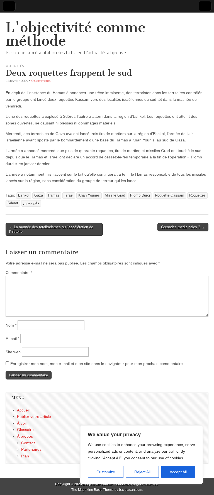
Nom (11, 325)
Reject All (142, 472)
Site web (13, 352)
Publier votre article (34, 416)
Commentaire (19, 272)
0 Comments (40, 81)
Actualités (15, 66)
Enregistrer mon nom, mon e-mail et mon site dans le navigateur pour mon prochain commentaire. (97, 363)
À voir (22, 423)
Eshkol (23, 195)
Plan (25, 456)
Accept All (178, 472)
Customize (105, 472)
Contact (28, 443)
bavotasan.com (130, 490)
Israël (68, 195)
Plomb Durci (140, 195)
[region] (141, 454)
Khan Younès (89, 195)
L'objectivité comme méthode (76, 34)
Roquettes (197, 195)
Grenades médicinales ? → (183, 227)
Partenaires (31, 449)
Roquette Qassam (169, 195)
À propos (25, 436)
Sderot (13, 203)
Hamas (53, 195)
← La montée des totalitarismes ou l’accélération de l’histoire (51, 229)
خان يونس (31, 203)
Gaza (38, 195)
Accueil (23, 410)
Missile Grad (115, 195)
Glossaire (25, 429)
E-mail (12, 338)
